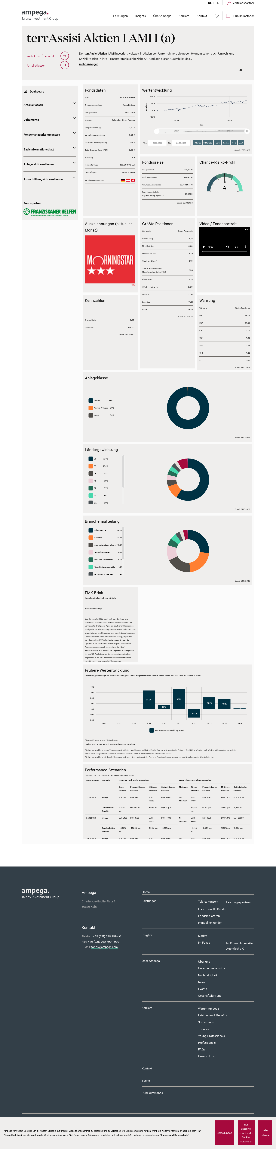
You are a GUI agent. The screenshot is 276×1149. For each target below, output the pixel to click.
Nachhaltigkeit (207, 975)
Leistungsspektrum (238, 902)
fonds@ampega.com (104, 947)
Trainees (203, 1029)
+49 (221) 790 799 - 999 (103, 941)
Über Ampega (151, 960)
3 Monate (208, 142)
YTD (234, 142)
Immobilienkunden (210, 922)
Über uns (204, 961)
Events (202, 988)
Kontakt (147, 1068)
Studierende (206, 1022)
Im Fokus (204, 942)
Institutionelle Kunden (212, 909)
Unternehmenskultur (211, 968)
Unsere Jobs (206, 1056)
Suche (146, 1080)
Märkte (202, 935)
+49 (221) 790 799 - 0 (107, 936)
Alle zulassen (265, 1132)
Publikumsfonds (152, 1093)
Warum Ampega (208, 1008)
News (201, 982)
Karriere (147, 1007)
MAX (241, 142)
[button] (88, 262)
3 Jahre (226, 142)
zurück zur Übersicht (40, 56)
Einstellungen (224, 1133)
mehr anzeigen (88, 64)
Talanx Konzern (208, 901)
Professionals (207, 1042)
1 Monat (197, 142)
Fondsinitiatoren (209, 916)
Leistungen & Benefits (212, 1015)
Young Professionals (211, 1036)
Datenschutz (181, 1135)
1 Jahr (217, 142)
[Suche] (216, 15)
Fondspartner (32, 203)
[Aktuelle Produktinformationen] (241, 69)
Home (146, 892)
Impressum (167, 1135)
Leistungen (149, 900)
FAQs (201, 1049)
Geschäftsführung (210, 995)
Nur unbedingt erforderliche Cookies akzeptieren (246, 1133)
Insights (147, 935)
